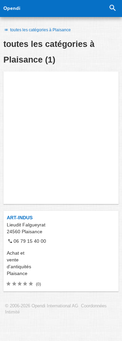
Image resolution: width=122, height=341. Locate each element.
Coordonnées (94, 306)
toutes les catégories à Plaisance (40, 30)
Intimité (12, 312)
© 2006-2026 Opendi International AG (41, 306)
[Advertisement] (61, 137)
